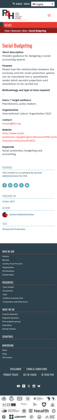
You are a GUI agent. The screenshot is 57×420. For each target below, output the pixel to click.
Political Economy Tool (13, 298)
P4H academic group (11, 322)
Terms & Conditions (36, 369)
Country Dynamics (10, 314)
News (24, 30)
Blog (4, 354)
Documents (8, 291)
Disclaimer (15, 369)
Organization (8, 267)
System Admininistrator (21, 214)
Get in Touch (29, 375)
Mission (5, 260)
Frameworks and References (15, 302)
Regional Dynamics (10, 318)
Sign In (26, 3)
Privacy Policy (10, 375)
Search (19, 3)
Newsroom (16, 30)
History (5, 256)
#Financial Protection (13, 229)
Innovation (7, 325)
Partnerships (8, 275)
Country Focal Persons (12, 264)
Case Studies (8, 287)
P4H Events (7, 358)
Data (5, 294)
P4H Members (8, 271)
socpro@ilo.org (11, 123)
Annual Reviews (9, 329)
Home (7, 30)
